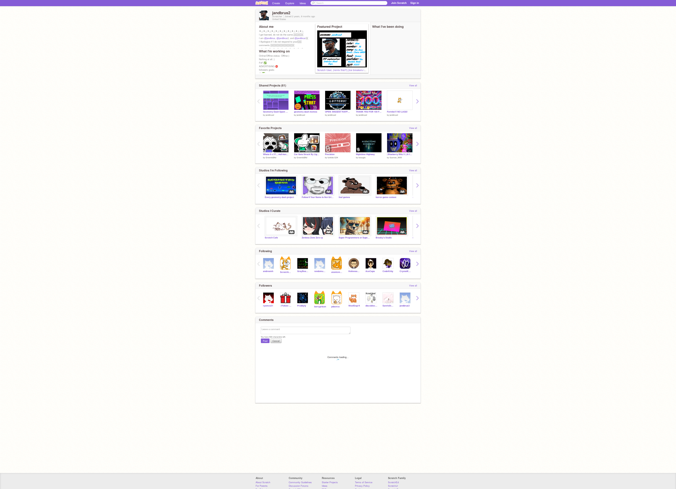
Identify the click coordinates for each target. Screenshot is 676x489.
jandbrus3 (405, 305)
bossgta (362, 157)
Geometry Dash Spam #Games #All (276, 111)
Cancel (276, 341)
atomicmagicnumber (337, 272)
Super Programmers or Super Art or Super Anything (354, 237)
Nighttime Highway (365, 154)
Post (265, 341)
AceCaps (370, 271)
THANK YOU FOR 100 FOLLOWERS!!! (369, 111)
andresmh (268, 271)
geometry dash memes (305, 111)
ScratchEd (393, 482)
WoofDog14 (354, 305)
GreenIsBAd (271, 157)
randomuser (320, 271)
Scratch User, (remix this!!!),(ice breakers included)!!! (346, 70)
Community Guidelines (300, 482)
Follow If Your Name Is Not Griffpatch (317, 197)
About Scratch (263, 482)
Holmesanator (354, 271)
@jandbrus (269, 38)
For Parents (262, 485)
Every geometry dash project (279, 197)
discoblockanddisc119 (371, 305)
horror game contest (386, 197)
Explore (289, 3)
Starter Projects (330, 482)
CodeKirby (388, 271)
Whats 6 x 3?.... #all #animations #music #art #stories (276, 154)
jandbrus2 (270, 114)
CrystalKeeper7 (405, 271)
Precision (329, 154)
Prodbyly (301, 305)
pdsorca (335, 306)
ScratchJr (393, 485)
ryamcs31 (268, 305)
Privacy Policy (362, 485)
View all (413, 85)
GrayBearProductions (303, 271)
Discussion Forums (298, 485)
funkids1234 (333, 157)
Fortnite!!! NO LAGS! (397, 111)
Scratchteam (286, 272)
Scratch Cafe (271, 237)
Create (276, 3)
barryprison (320, 306)
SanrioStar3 (388, 305)
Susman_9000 (396, 157)
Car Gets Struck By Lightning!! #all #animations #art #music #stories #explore (307, 154)
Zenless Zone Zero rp (312, 237)
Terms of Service (363, 482)
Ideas (303, 3)
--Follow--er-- (286, 305)
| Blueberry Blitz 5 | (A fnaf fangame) (400, 154)
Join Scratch (399, 3)
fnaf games (344, 197)
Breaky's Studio (384, 237)
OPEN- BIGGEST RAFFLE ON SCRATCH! (338, 111)
